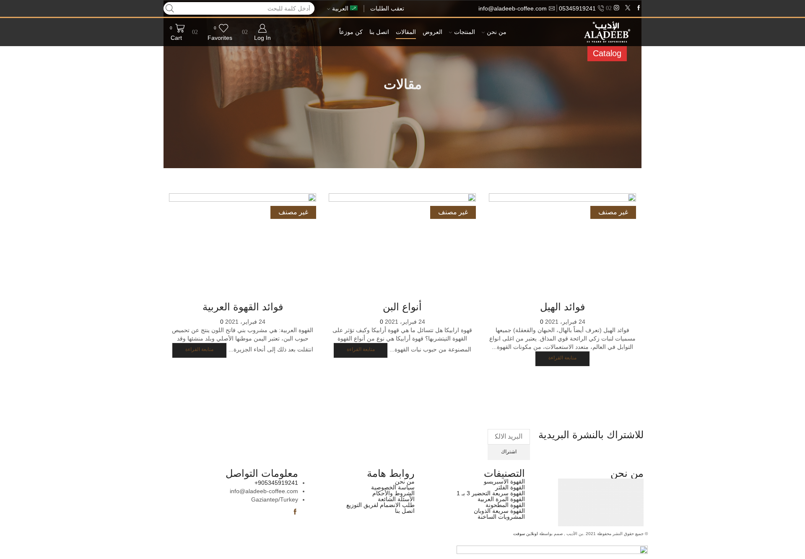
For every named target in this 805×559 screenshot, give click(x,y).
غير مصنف (613, 212)
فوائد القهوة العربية (243, 306)
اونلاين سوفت (525, 533)
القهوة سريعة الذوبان (499, 511)
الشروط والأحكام (393, 493)
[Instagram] (616, 8)
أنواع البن (402, 306)
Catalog (607, 53)
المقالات (406, 32)
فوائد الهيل (562, 306)
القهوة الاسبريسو (504, 481)
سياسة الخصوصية (393, 487)
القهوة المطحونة (505, 505)
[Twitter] (628, 8)
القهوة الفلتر (510, 487)
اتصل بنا (379, 32)
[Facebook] (638, 8)
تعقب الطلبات (387, 8)
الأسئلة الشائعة (396, 499)
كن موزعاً (351, 32)
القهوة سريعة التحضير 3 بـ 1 (491, 493)
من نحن (496, 32)
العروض (432, 32)
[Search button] (170, 8)
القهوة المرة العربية (501, 499)
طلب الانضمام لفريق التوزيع (380, 505)
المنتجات (464, 32)
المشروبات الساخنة (501, 517)
